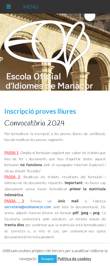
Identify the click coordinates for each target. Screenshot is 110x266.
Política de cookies (74, 258)
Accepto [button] (47, 259)
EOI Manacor (54, 52)
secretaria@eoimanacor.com (27, 207)
